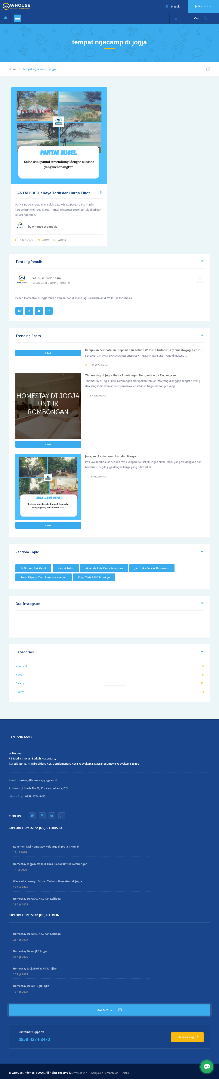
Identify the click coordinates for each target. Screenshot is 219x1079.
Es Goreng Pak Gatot (33, 568)
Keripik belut (65, 568)
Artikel (126, 1073)
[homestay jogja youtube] (52, 815)
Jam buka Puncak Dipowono (152, 568)
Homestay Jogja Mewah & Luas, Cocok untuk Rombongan (50, 864)
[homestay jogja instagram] (42, 815)
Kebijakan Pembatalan (104, 1073)
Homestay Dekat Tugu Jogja (31, 986)
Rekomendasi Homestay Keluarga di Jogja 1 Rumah (46, 846)
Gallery (19, 683)
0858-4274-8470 (35, 796)
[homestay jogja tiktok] (61, 815)
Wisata (62, 240)
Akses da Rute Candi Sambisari (104, 568)
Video (18, 675)
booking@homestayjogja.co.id (37, 780)
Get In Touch (106, 1010)
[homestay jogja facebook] (32, 815)
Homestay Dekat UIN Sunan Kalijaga (37, 898)
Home (12, 69)
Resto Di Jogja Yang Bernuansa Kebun (43, 577)
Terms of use (79, 1073)
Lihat (48, 353)
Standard (21, 666)
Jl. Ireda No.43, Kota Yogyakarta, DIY (45, 788)
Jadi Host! (201, 6)
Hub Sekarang (185, 1037)
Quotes (20, 692)
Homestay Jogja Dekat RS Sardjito (35, 968)
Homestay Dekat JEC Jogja (30, 951)
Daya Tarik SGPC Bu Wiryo (94, 577)
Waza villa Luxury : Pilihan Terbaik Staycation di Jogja (47, 881)
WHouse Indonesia (47, 278)
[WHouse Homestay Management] (16, 6)
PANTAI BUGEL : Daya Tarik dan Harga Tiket (52, 193)
